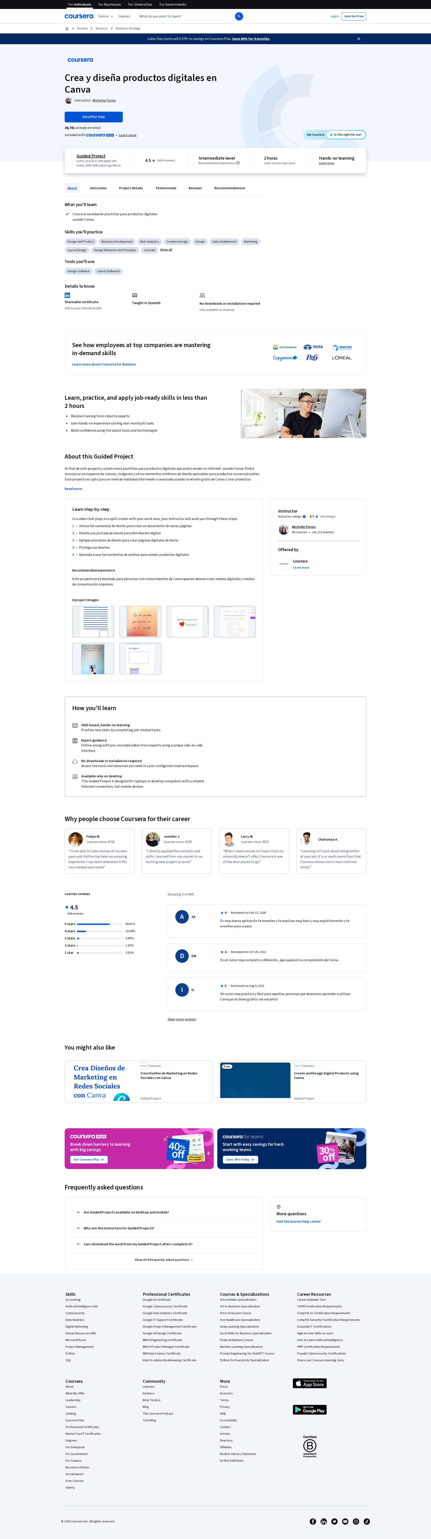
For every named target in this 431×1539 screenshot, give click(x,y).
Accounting (73, 1300)
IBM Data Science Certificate (162, 1353)
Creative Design (177, 241)
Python (70, 1353)
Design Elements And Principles (115, 250)
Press (224, 1387)
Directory (226, 1440)
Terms (224, 1400)
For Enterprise (75, 1447)
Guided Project (91, 156)
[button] (124, 16)
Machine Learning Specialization (241, 1347)
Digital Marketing (77, 1326)
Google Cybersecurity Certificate (165, 1306)
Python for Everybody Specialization (244, 1360)
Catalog (71, 1413)
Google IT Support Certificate (163, 1320)
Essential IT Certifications (314, 1326)
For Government (77, 1454)
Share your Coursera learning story (320, 1360)
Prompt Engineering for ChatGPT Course (247, 1353)
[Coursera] (79, 16)
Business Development (116, 241)
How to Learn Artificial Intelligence (320, 1340)
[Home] (67, 28)
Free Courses (75, 1481)
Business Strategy (128, 28)
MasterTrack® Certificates (83, 1434)
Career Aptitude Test (311, 1300)
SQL (68, 1360)
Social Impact (75, 1474)
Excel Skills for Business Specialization (246, 1333)
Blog (146, 1407)
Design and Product (81, 241)
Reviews (195, 188)
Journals (149, 250)
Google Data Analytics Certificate (165, 1313)
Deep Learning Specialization (239, 1326)
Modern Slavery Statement (238, 1454)
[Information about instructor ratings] (304, 516)
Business (102, 28)
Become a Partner (78, 1467)
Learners (149, 1387)
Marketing (250, 241)
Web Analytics (149, 241)
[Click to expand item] (93, 621)
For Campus (73, 1461)
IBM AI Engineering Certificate (162, 1340)
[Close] (359, 39)
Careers (71, 1407)
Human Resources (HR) (81, 1333)
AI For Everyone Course (235, 1313)
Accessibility (228, 1420)
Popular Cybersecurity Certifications (321, 1353)
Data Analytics (75, 1320)
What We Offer (75, 1393)
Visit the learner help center (298, 1221)
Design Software (79, 271)
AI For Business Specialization (240, 1306)
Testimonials (165, 188)
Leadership (73, 1400)
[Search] (239, 16)
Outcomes (98, 188)
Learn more (127, 135)
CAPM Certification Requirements (319, 1306)
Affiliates (226, 1447)
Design (200, 241)
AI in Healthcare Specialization (240, 1320)
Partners (148, 1393)
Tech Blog (149, 1420)
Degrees (71, 1440)
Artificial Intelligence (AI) (82, 1306)
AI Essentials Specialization (238, 1300)
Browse (82, 28)
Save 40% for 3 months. (251, 38)
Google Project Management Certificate (169, 1326)
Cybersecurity (75, 1313)
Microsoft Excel (76, 1340)
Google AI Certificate (157, 1300)
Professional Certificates (82, 1427)
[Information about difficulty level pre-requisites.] (238, 163)
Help (223, 1413)
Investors (226, 1393)
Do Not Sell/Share (232, 1461)
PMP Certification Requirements (318, 1347)
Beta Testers (152, 1400)
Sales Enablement (224, 241)
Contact (225, 1427)
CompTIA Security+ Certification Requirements (328, 1320)
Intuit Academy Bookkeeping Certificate (169, 1360)
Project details (131, 188)
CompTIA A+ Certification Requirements (323, 1313)
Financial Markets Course (236, 1340)
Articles (225, 1434)
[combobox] (181, 16)
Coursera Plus (75, 1420)
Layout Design (77, 250)
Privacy (225, 1407)
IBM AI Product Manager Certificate (166, 1347)
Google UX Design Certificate (162, 1333)
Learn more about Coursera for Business (104, 364)
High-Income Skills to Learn (315, 1333)
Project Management (80, 1347)
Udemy (70, 1487)
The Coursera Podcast (158, 1413)
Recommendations (229, 188)
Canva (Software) (108, 271)
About (72, 188)
